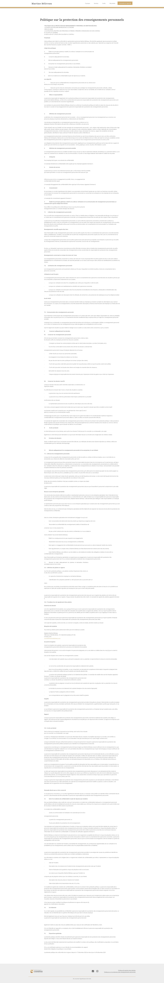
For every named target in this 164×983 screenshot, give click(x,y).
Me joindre (112, 3)
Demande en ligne (124, 3)
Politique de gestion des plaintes (127, 970)
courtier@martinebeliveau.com (52, 638)
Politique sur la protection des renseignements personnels (120, 972)
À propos (87, 3)
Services (96, 3)
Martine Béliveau (42, 3)
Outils (104, 3)
